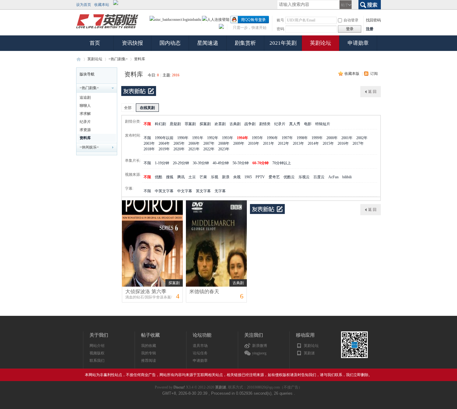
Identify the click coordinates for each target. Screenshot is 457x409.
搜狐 (169, 177)
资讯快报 (132, 43)
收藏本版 (351, 73)
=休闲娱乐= (89, 147)
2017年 (358, 143)
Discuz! (179, 387)
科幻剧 (160, 124)
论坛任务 (200, 353)
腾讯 (181, 177)
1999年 (317, 138)
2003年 (149, 143)
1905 (248, 177)
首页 (95, 43)
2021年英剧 (283, 43)
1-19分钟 (162, 163)
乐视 (214, 177)
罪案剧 (190, 124)
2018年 (149, 149)
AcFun (333, 177)
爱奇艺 (274, 177)
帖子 (345, 5)
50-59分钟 (241, 163)
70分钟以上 (281, 163)
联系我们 (97, 360)
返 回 (372, 91)
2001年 (347, 138)
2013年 (298, 143)
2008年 (223, 143)
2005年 (179, 143)
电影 (308, 124)
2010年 (253, 143)
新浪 (225, 177)
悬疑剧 (175, 124)
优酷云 (289, 177)
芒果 (203, 177)
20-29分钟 (181, 163)
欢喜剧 (220, 124)
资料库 (139, 59)
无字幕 (220, 191)
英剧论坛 (320, 43)
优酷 (158, 177)
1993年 (227, 138)
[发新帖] (138, 91)
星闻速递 (207, 43)
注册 (369, 29)
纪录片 (85, 122)
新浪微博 (259, 345)
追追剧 (85, 97)
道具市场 (200, 345)
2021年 (194, 149)
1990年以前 (164, 138)
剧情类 (264, 124)
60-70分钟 (260, 163)
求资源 (85, 130)
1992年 (212, 138)
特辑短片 (322, 124)
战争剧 (250, 124)
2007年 (209, 143)
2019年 (164, 149)
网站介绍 (97, 345)
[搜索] (369, 4)
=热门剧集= (118, 59)
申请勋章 (358, 43)
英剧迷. (221, 387)
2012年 (283, 143)
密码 (280, 29)
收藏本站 (101, 4)
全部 (128, 108)
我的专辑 (148, 353)
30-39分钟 (201, 163)
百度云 (319, 177)
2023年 (223, 149)
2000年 (332, 138)
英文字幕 (203, 191)
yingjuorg (259, 353)
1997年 (287, 138)
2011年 (268, 143)
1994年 (242, 138)
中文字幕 (184, 191)
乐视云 (304, 177)
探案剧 (205, 124)
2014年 (313, 143)
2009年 (238, 143)
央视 (237, 177)
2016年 (343, 143)
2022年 (209, 149)
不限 (147, 124)
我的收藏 (148, 345)
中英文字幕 (164, 191)
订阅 (374, 73)
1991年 (197, 138)
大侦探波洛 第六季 (145, 291)
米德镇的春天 (204, 291)
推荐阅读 (148, 360)
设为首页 (83, 4)
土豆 (192, 177)
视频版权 (97, 353)
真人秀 (294, 124)
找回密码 (373, 20)
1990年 (182, 138)
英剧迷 (78, 59)
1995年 (257, 138)
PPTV (260, 177)
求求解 (85, 113)
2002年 (361, 138)
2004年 (164, 143)
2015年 (328, 143)
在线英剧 (147, 108)
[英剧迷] (107, 28)
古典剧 (235, 124)
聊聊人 (85, 105)
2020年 (179, 149)
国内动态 (170, 43)
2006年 (194, 143)
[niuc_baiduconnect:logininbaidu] (175, 19)
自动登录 (351, 20)
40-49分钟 (221, 163)
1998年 (302, 138)
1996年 (272, 138)
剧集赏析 (245, 43)
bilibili (347, 177)
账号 (280, 20)
